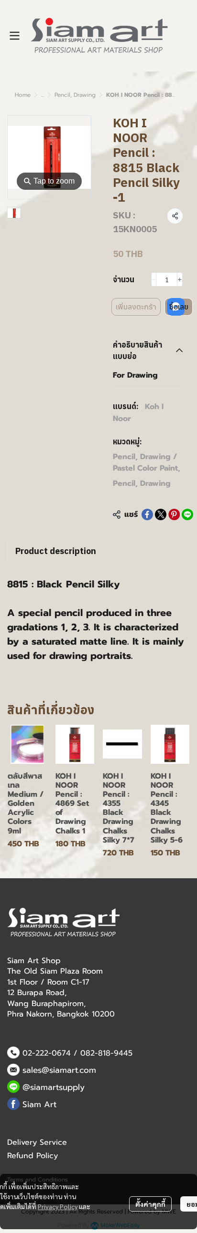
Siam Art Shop (34, 960)
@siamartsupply (53, 1087)
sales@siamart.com (59, 1070)
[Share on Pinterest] (174, 514)
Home (23, 95)
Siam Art (39, 1104)
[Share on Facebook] (147, 514)
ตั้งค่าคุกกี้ (150, 1204)
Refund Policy (32, 1155)
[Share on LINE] (187, 514)
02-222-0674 (46, 1053)
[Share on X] (160, 514)
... (42, 95)
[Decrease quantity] (154, 279)
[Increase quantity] (179, 279)
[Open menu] (14, 35)
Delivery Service (37, 1142)
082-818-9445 (106, 1053)
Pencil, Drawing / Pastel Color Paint (146, 462)
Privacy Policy (57, 1206)
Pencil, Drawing (75, 95)
